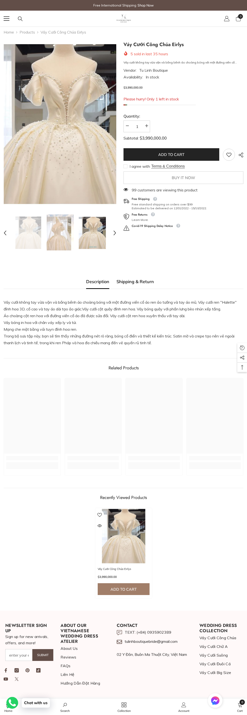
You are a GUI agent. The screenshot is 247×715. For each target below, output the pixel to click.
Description (97, 281)
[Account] (226, 18)
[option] (60, 124)
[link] (229, 155)
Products (27, 32)
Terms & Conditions (168, 166)
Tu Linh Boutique (153, 70)
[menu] (6, 18)
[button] (5, 233)
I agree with (140, 166)
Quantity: (132, 116)
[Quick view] (99, 525)
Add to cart (171, 154)
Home (9, 32)
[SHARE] (239, 155)
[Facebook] (5, 670)
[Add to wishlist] (99, 514)
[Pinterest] (27, 670)
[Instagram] (16, 670)
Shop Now (145, 5)
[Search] (20, 19)
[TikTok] (38, 670)
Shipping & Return (135, 281)
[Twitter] (16, 679)
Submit (43, 655)
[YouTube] (5, 679)
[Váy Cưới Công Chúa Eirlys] (123, 536)
